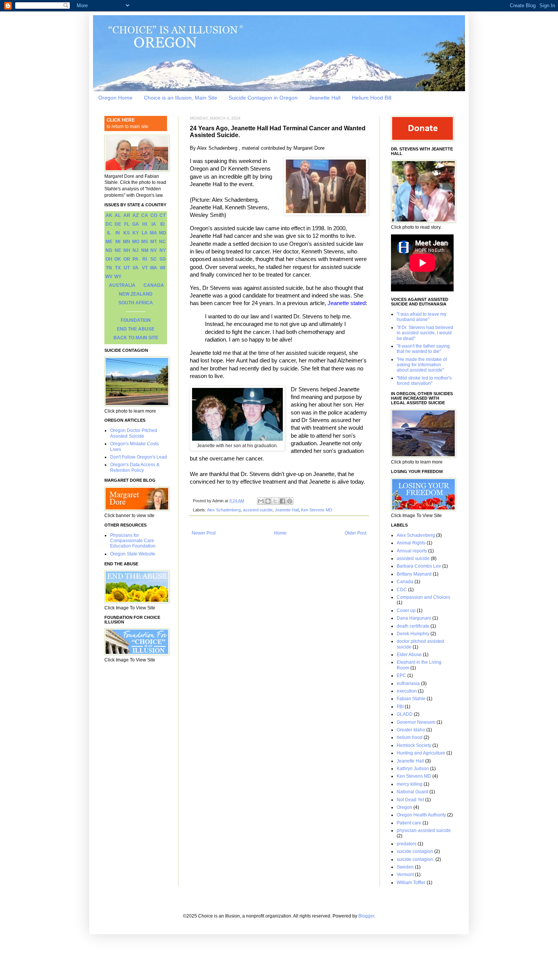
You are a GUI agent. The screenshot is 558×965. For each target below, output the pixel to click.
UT (127, 268)
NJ (135, 250)
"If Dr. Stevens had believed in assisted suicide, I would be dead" (425, 333)
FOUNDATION (136, 320)
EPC (401, 675)
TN (109, 268)
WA (153, 268)
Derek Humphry (413, 633)
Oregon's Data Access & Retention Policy (134, 467)
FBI (400, 706)
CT (162, 215)
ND (109, 250)
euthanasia (408, 683)
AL (118, 215)
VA (135, 268)
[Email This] (261, 501)
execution (407, 691)
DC (109, 224)
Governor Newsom (416, 722)
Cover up (406, 610)
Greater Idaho (411, 729)
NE (118, 250)
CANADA (153, 285)
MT (153, 241)
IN (117, 233)
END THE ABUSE (135, 329)
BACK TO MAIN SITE (135, 337)
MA (153, 233)
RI (144, 259)
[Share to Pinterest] (289, 501)
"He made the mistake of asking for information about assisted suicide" (422, 365)
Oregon (404, 807)
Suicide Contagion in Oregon (263, 98)
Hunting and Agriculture (421, 753)
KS (126, 233)
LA (145, 233)
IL (109, 233)
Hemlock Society (414, 745)
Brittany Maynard (414, 574)
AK (109, 215)
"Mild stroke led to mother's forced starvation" (424, 380)
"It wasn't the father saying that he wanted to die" (423, 348)
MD (162, 233)
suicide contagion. (415, 859)
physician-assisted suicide (424, 830)
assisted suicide (258, 510)
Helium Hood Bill (371, 98)
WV (108, 276)
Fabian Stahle (411, 698)
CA (144, 215)
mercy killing (409, 784)
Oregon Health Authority (421, 815)
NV (153, 250)
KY (135, 233)
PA (135, 259)
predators (406, 843)
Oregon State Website (132, 554)
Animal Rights (411, 543)
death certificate (413, 626)
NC (162, 241)
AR (126, 215)
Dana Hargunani (414, 618)
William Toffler (411, 882)
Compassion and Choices (423, 597)
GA (135, 224)
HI (144, 224)
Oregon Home (115, 98)
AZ (135, 215)
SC (153, 259)
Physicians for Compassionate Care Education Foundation (133, 541)
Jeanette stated (347, 303)
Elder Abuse (409, 654)
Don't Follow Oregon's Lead (138, 457)
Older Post (355, 533)
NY (162, 250)
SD (162, 259)
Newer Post (204, 533)
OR (126, 259)
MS (144, 241)
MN (126, 241)
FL (126, 224)
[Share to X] (275, 501)
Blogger (366, 916)
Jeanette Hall (324, 98)
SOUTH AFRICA (135, 302)
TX (118, 268)
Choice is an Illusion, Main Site (180, 98)
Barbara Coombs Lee (419, 566)
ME (109, 241)
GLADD (405, 714)
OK (117, 259)
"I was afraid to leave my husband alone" (421, 317)
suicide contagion (415, 851)
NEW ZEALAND (136, 294)
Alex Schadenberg (224, 510)
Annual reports (412, 551)
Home (280, 533)
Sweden (405, 867)
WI (162, 268)
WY (117, 276)
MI (117, 241)
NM (144, 250)
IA (153, 224)
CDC (402, 589)
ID (162, 224)
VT (145, 268)
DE (118, 224)
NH (126, 250)
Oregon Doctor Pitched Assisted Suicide (133, 433)
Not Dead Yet (410, 799)
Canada (405, 581)
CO (153, 215)
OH (109, 259)
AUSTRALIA (122, 285)
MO (135, 241)
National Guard (412, 791)
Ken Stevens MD (316, 510)
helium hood (409, 737)
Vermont (405, 874)
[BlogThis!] (268, 501)
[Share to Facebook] (282, 501)
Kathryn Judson (413, 768)
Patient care (409, 823)
